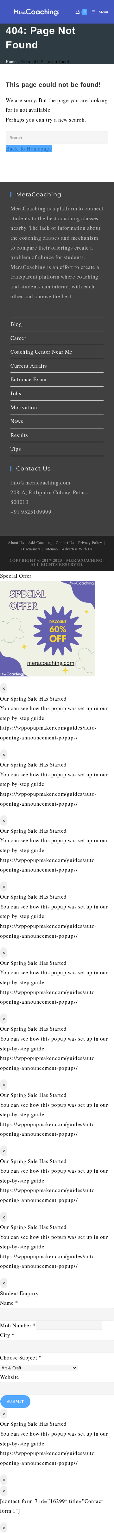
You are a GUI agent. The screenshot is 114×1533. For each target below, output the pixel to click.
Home (11, 61)
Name (9, 1302)
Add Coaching (40, 542)
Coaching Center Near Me (41, 351)
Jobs (15, 393)
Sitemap (51, 548)
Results (19, 435)
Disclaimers (31, 548)
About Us (16, 542)
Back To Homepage (29, 148)
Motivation (23, 407)
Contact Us (65, 542)
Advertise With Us (77, 548)
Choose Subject (20, 1357)
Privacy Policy (90, 542)
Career (18, 338)
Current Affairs (28, 365)
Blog (16, 324)
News (16, 421)
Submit (15, 1401)
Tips (15, 448)
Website (9, 1377)
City (7, 1335)
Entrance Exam (28, 379)
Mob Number (18, 1325)
